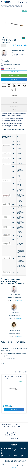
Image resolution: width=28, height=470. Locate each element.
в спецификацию (14, 71)
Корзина (26, 2)
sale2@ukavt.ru (19, 318)
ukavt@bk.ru (7, 451)
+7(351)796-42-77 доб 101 (19, 54)
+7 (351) (8, 448)
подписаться (14, 438)
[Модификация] (14, 103)
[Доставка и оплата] (14, 106)
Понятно (14, 467)
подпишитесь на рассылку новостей (11, 426)
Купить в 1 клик (14, 75)
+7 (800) (21, 448)
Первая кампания (10, 434)
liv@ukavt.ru (19, 336)
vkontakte (20, 451)
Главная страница (4, 5)
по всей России (11, 363)
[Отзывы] (14, 110)
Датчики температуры (16, 5)
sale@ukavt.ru (16, 55)
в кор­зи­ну (14, 409)
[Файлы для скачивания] (14, 99)
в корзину (14, 79)
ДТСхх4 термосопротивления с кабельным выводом (11, 6)
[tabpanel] (14, 393)
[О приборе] (14, 95)
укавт (14, 445)
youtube (6, 453)
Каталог (9, 5)
